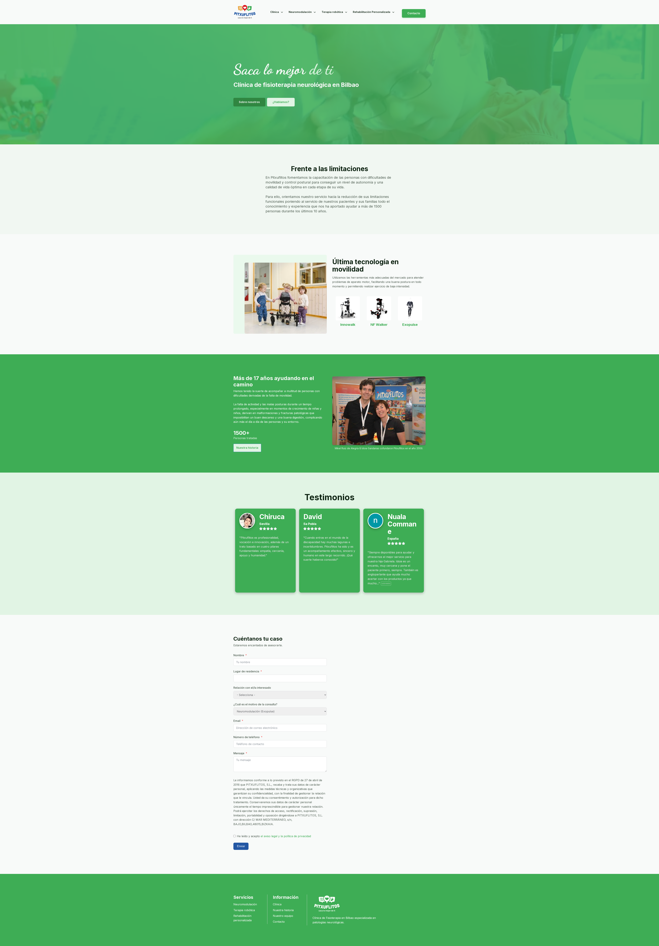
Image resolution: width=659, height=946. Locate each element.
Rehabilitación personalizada (242, 918)
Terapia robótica (332, 12)
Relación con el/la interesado (252, 687)
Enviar (241, 846)
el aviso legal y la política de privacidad (286, 836)
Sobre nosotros (249, 102)
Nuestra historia (247, 447)
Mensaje (238, 753)
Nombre (238, 655)
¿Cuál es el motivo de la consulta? (255, 704)
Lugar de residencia (246, 671)
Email (236, 721)
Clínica (274, 12)
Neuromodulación (300, 12)
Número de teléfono (246, 737)
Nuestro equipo (283, 916)
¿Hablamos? (281, 102)
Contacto (413, 13)
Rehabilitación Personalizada (371, 12)
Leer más (386, 583)
